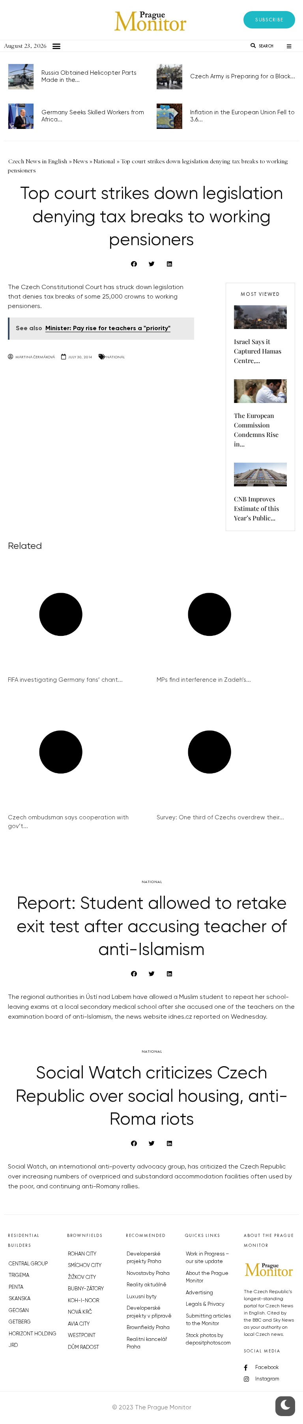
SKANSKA (19, 1298)
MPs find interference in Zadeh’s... (204, 680)
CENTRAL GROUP (28, 1264)
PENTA (16, 1287)
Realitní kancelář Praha (147, 1343)
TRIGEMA (19, 1275)
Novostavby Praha (148, 1273)
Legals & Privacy (205, 1304)
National (115, 356)
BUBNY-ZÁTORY (86, 1289)
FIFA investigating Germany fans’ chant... (65, 680)
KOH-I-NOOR (83, 1300)
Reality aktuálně (146, 1285)
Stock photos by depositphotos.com (208, 1339)
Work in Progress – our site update (207, 1258)
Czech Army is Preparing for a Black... (242, 76)
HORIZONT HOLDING (32, 1334)
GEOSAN (19, 1310)
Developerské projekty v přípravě (149, 1312)
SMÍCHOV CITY (84, 1265)
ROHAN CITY (82, 1254)
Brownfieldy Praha (148, 1327)
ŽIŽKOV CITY (82, 1277)
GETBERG (20, 1322)
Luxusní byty (142, 1296)
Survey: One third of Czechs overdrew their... (220, 818)
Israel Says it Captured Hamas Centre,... (257, 351)
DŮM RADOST (83, 1347)
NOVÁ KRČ (80, 1312)
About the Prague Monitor (207, 1277)
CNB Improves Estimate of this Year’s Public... (256, 508)
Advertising (199, 1292)
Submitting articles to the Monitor (208, 1320)
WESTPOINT (81, 1335)
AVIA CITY (79, 1324)
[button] (269, 19)
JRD (13, 1345)
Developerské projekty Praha (144, 1258)
